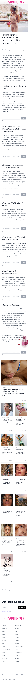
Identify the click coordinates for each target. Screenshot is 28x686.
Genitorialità (5, 658)
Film (16, 631)
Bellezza (4, 625)
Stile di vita (22, 607)
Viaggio (17, 661)
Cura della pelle (6, 649)
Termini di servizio (6, 611)
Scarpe (9, 50)
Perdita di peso (19, 646)
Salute (3, 652)
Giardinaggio (18, 652)
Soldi (16, 634)
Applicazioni (18, 625)
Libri (3, 643)
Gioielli (3, 637)
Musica (17, 628)
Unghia (17, 640)
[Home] (2, 50)
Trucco (17, 658)
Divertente (17, 637)
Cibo (16, 649)
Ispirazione (4, 628)
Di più (23, 118)
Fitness (3, 631)
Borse (3, 655)
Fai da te (4, 640)
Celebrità (17, 655)
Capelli (3, 646)
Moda (3, 634)
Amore (3, 661)
